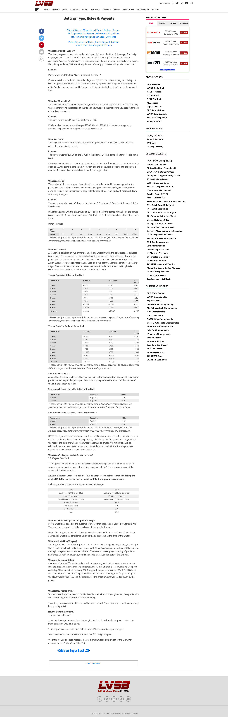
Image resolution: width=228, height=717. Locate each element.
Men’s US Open (154, 337)
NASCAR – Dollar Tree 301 (159, 190)
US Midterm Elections (157, 253)
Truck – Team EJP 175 (157, 194)
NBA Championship (156, 311)
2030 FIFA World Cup (157, 359)
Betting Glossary (155, 146)
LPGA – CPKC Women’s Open (160, 171)
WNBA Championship (157, 296)
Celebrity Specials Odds (158, 249)
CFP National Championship (160, 304)
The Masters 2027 (155, 352)
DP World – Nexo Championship (162, 168)
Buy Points (111, 37)
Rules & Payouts (155, 139)
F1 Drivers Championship (159, 333)
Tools (155, 9)
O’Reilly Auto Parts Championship (163, 322)
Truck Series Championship (160, 326)
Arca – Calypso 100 (156, 197)
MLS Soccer (152, 102)
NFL (64, 9)
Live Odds (128, 9)
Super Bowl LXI (154, 300)
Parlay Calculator (155, 135)
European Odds (97, 37)
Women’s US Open (156, 341)
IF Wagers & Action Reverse (81, 33)
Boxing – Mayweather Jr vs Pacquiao (164, 230)
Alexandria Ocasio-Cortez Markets (163, 267)
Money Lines (89, 30)
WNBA (55, 9)
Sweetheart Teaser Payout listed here (94, 45)
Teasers (116, 30)
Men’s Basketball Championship (162, 308)
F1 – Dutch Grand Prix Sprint (160, 205)
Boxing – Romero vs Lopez (159, 223)
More (116, 9)
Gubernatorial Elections (158, 256)
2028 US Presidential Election (161, 264)
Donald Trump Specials (158, 271)
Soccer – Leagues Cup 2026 (160, 186)
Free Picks (142, 9)
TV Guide (151, 142)
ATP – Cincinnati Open (157, 179)
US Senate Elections (156, 260)
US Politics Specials (156, 275)
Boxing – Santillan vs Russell (160, 227)
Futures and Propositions (107, 33)
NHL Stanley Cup (155, 315)
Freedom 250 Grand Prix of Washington (166, 201)
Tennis (106, 9)
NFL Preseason (154, 91)
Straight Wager (74, 30)
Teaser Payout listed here (107, 42)
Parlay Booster (154, 121)
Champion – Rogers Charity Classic (163, 175)
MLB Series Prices (155, 110)
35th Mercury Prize (156, 245)
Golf (84, 9)
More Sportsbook (167, 69)
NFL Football (153, 95)
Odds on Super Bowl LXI (73, 651)
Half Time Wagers (80, 37)
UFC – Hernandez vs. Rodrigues (162, 212)
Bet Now (184, 32)
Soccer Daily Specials (157, 117)
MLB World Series (155, 293)
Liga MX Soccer (154, 106)
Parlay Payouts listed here (80, 42)
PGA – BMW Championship (159, 160)
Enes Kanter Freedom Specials (161, 238)
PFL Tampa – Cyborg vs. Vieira (161, 216)
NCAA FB (74, 9)
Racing (94, 9)
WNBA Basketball (155, 88)
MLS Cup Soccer (154, 348)
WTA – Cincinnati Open (158, 182)
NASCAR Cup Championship (160, 319)
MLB (46, 9)
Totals (99, 30)
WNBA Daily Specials (157, 113)
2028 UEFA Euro (154, 356)
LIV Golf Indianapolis (156, 164)
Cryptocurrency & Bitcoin (159, 279)
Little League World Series (159, 234)
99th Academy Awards (157, 242)
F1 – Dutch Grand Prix (157, 208)
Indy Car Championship (158, 330)
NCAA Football (154, 99)
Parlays (107, 30)
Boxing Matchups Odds (158, 219)
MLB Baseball (153, 84)
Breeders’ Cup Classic (157, 344)
